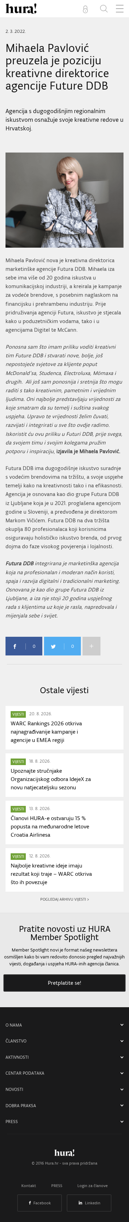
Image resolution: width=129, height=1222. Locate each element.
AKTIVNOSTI (17, 1057)
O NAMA (14, 1025)
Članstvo (16, 1041)
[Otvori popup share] (91, 646)
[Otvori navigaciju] (119, 8)
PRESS (12, 1121)
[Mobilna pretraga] (104, 8)
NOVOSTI (14, 1089)
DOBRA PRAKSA (21, 1105)
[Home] (21, 8)
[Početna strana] (64, 1154)
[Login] (87, 8)
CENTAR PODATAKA (25, 1073)
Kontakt (28, 1185)
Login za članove (92, 1185)
